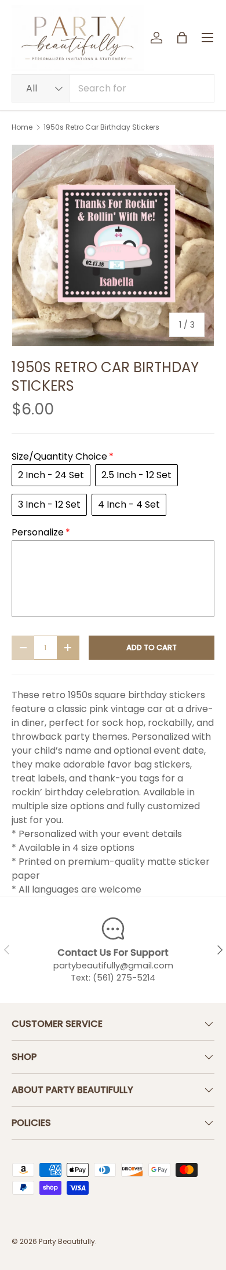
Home (22, 127)
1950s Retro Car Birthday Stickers (101, 127)
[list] (113, 245)
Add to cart (151, 647)
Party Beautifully (67, 1241)
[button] (182, 37)
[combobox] (113, 88)
